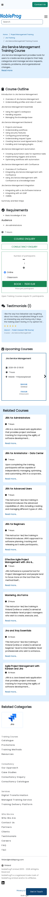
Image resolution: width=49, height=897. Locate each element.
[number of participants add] (24, 268)
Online (10, 272)
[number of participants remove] (24, 259)
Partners (7, 827)
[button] (44, 376)
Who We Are (9, 818)
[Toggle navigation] (46, 16)
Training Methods (12, 749)
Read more (7, 70)
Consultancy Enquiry (13, 777)
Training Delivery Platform (17, 804)
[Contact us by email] (2, 4)
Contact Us (40, 4)
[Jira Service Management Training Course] (13, 16)
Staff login (25, 895)
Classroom (12, 277)
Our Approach (10, 767)
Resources (8, 754)
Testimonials (9, 836)
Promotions (8, 745)
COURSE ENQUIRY (24, 239)
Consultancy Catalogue (15, 781)
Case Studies (9, 772)
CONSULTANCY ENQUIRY (24, 246)
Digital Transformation (15, 795)
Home (5, 34)
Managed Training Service (17, 799)
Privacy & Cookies (24, 890)
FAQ (4, 845)
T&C (4, 849)
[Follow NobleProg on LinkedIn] (3, 882)
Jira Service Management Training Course (21, 41)
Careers (6, 840)
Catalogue (8, 740)
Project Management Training (22, 34)
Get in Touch (36, 891)
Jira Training (10, 38)
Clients (6, 831)
